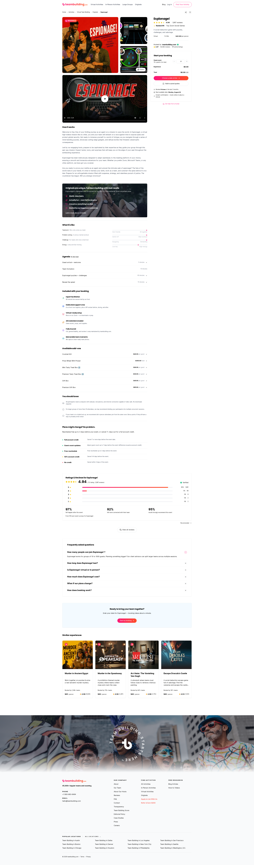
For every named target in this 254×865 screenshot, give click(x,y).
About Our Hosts (120, 791)
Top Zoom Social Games (175, 26)
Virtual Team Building (83, 12)
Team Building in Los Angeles (139, 840)
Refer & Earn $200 (148, 803)
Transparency (119, 807)
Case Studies (119, 818)
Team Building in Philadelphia (138, 848)
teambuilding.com (169, 44)
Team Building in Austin (71, 840)
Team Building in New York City (139, 844)
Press (116, 822)
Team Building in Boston (71, 844)
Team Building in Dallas (103, 840)
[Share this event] (185, 12)
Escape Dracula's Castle (175, 673)
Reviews (117, 795)
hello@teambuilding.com (71, 801)
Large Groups (127, 4)
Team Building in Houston (104, 848)
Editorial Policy (119, 814)
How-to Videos (174, 788)
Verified (184, 483)
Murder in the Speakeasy (110, 673)
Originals (138, 4)
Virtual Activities (97, 4)
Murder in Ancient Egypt (76, 673)
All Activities (145, 784)
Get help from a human (172, 104)
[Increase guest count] (186, 61)
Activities (71, 12)
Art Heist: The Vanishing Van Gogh (142, 674)
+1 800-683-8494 (69, 794)
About (116, 784)
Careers (117, 825)
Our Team (117, 788)
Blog (163, 4)
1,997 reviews (177, 22)
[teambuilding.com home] (75, 4)
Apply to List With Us (149, 799)
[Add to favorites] (190, 12)
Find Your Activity (182, 4)
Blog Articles (173, 784)
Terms (82, 856)
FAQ (115, 799)
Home (64, 12)
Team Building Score (121, 810)
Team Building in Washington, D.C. (173, 848)
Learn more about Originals (76, 213)
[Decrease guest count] (174, 61)
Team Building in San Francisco (172, 840)
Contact (117, 803)
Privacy (88, 856)
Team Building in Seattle (169, 844)
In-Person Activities (112, 4)
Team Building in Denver (104, 844)
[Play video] (104, 98)
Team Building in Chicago (71, 848)
